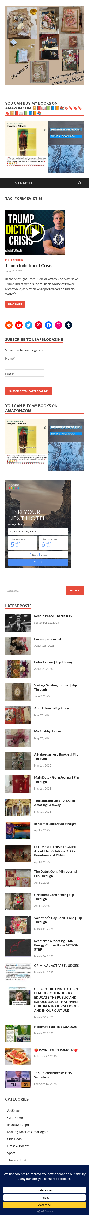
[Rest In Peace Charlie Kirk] (18, 616)
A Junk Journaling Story (51, 708)
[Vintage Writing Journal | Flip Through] (18, 685)
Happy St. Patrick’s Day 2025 (55, 1026)
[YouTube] (19, 325)
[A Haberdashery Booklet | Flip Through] (18, 755)
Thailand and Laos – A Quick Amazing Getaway (54, 803)
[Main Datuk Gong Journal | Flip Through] (18, 778)
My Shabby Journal (48, 731)
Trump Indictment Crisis (28, 265)
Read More (13, 303)
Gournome (15, 1117)
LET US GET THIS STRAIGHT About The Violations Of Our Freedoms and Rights (55, 851)
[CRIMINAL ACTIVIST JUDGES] (18, 966)
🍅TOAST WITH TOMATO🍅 (56, 1050)
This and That (16, 1160)
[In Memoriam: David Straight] (18, 824)
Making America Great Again (27, 1132)
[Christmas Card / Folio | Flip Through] (18, 895)
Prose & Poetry (18, 1146)
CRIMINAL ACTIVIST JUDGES (56, 965)
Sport (11, 1153)
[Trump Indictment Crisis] (44, 234)
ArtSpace (13, 1110)
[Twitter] (28, 325)
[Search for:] (44, 590)
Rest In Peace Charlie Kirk (53, 616)
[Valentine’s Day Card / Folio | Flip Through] (18, 918)
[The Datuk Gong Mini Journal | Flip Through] (18, 872)
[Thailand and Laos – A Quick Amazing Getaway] (18, 801)
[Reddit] (9, 325)
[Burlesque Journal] (18, 639)
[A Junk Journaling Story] (18, 708)
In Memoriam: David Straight (55, 824)
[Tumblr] (68, 325)
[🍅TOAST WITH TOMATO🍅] (18, 1050)
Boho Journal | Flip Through (54, 662)
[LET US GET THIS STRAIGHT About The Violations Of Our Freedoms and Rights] (18, 847)
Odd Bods (14, 1139)
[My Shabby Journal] (18, 731)
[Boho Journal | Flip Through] (18, 662)
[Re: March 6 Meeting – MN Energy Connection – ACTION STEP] (18, 941)
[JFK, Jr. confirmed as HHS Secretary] (18, 1073)
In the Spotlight (15, 260)
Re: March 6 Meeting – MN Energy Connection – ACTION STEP (56, 945)
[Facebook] (48, 325)
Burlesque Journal (47, 639)
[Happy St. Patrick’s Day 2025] (18, 1027)
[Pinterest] (38, 325)
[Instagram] (58, 325)
